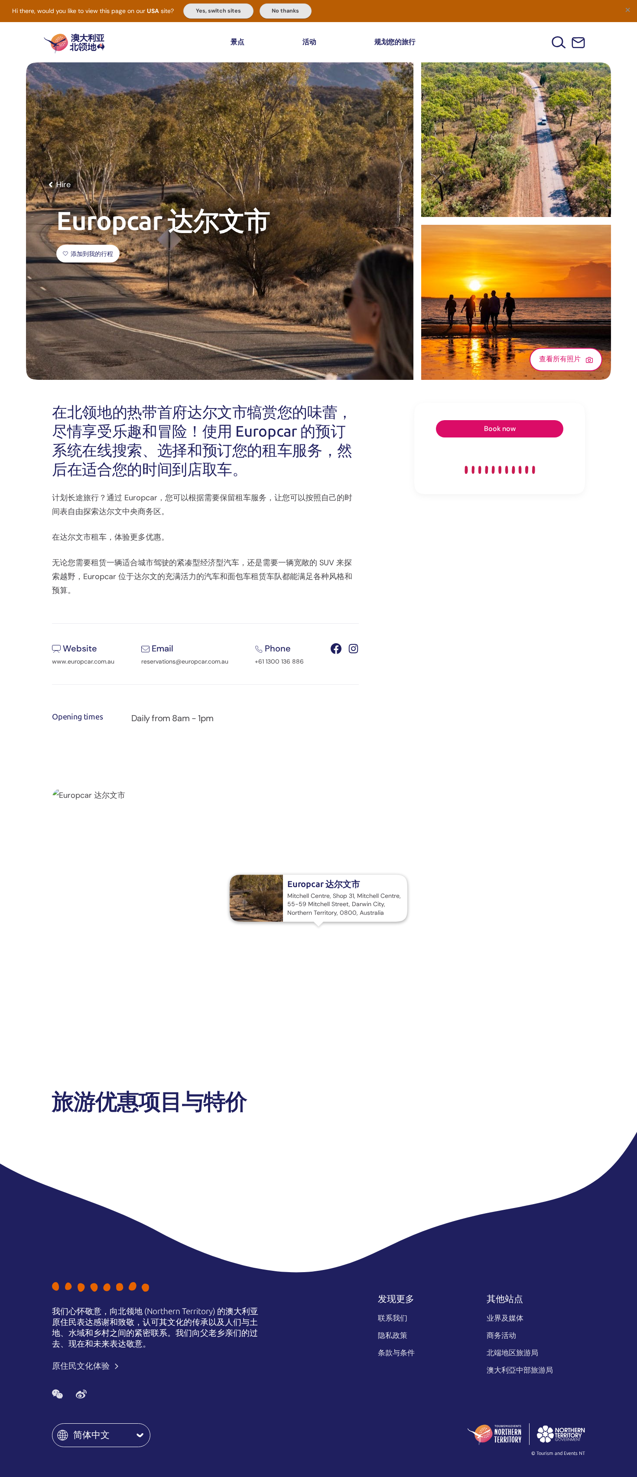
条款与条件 (396, 1352)
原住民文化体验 (81, 1366)
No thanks (285, 10)
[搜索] (559, 42)
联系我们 (392, 1318)
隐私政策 (392, 1335)
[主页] (74, 42)
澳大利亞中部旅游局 (520, 1370)
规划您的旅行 (395, 41)
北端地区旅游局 (512, 1352)
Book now (500, 428)
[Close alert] (627, 9)
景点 (237, 41)
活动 (309, 41)
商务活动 (501, 1335)
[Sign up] (578, 42)
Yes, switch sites (218, 10)
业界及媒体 (505, 1318)
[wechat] (57, 1394)
